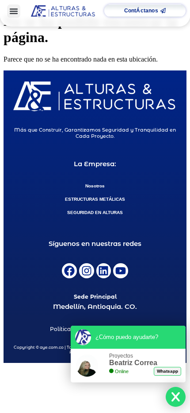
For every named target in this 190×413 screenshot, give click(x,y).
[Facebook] (69, 270)
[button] (13, 11)
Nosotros (95, 185)
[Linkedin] (103, 270)
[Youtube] (120, 270)
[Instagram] (86, 270)
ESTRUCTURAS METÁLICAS (95, 199)
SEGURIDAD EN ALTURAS (95, 212)
